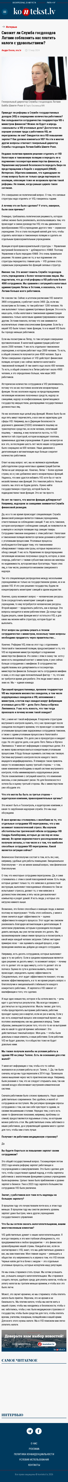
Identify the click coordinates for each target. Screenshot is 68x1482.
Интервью (11, 26)
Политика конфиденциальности (34, 1454)
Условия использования (34, 1459)
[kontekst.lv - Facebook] (38, 1433)
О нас (34, 1443)
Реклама (34, 1448)
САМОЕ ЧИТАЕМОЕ (19, 1360)
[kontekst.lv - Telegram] (30, 1433)
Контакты (34, 1465)
